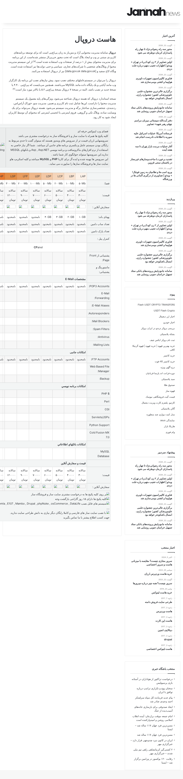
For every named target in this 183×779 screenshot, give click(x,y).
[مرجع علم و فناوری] (153, 11)
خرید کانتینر (169, 355)
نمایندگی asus (167, 420)
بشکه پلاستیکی (167, 334)
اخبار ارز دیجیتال (167, 316)
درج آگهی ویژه (168, 367)
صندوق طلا (169, 385)
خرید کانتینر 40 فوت (165, 361)
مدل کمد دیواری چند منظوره (161, 414)
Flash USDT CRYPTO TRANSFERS (156, 304)
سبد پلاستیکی (168, 379)
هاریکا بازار (169, 426)
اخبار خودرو (169, 322)
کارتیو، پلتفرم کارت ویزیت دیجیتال (158, 402)
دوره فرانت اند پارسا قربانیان (160, 373)
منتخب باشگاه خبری (163, 668)
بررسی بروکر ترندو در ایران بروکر (158, 328)
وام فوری (170, 432)
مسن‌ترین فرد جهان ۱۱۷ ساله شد (155, 734)
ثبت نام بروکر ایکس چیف (162, 340)
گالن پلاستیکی (168, 408)
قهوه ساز (170, 390)
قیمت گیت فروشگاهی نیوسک (160, 396)
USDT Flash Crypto (164, 310)
